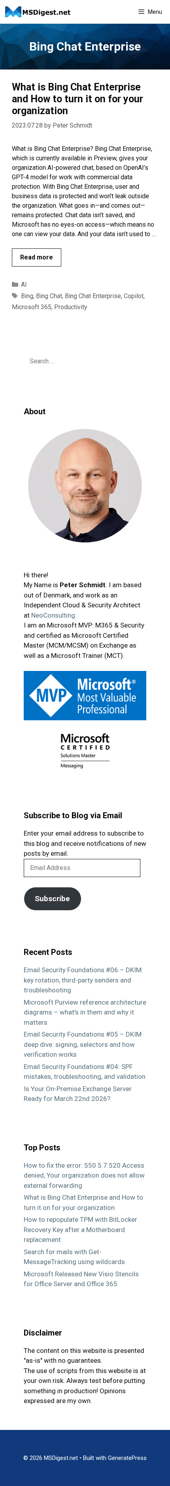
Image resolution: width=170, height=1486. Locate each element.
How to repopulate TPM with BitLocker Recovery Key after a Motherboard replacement (80, 1229)
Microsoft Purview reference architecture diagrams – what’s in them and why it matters (85, 1012)
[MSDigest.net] (40, 12)
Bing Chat (49, 296)
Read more (36, 257)
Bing (27, 296)
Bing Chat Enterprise (93, 296)
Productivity (70, 307)
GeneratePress (127, 1458)
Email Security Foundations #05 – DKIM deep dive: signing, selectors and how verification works (83, 1044)
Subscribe (52, 898)
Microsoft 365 (31, 307)
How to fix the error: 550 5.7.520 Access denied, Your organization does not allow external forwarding (84, 1175)
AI (24, 284)
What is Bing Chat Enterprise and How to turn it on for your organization (77, 98)
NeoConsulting (53, 615)
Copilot (134, 296)
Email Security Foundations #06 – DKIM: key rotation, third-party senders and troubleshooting (83, 980)
